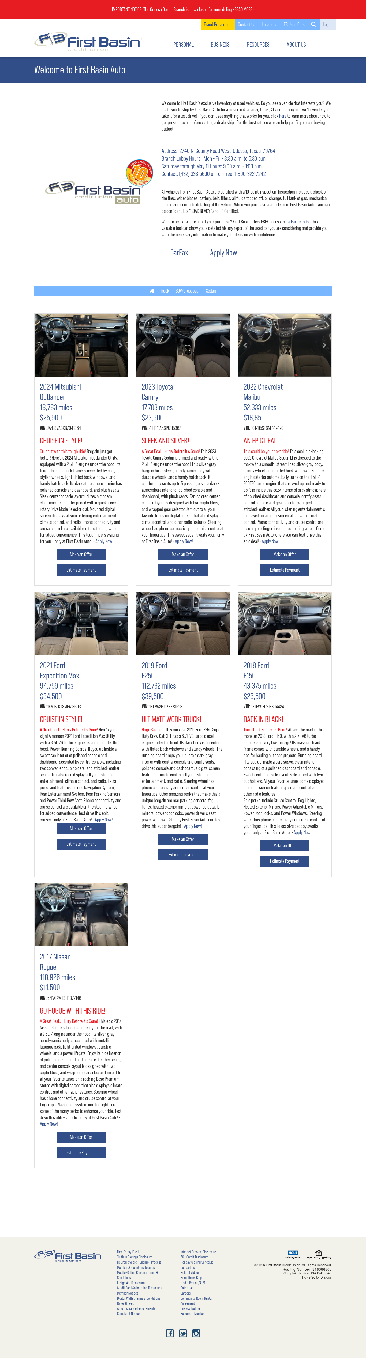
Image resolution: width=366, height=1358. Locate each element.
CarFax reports (297, 222)
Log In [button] (328, 24)
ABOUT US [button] (296, 44)
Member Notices (127, 1293)
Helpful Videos (190, 1272)
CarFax (179, 252)
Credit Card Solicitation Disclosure (139, 1288)
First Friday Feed (128, 1252)
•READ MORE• (243, 9)
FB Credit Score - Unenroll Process (139, 1262)
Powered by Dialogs (317, 1277)
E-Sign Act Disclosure (131, 1283)
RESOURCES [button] (258, 44)
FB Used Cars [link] (294, 24)
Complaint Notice (128, 1313)
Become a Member (193, 1313)
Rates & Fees (125, 1303)
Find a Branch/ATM (193, 1283)
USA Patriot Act (320, 1273)
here (282, 116)
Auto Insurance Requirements (136, 1308)
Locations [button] (269, 24)
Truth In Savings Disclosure (134, 1257)
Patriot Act (188, 1288)
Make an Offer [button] (81, 554)
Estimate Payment (81, 570)
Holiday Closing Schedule (197, 1262)
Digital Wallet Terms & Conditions (138, 1298)
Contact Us (188, 1267)
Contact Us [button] (246, 24)
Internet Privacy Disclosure (198, 1252)
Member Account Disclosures (136, 1267)
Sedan (211, 291)
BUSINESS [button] (220, 44)
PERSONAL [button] (184, 44)
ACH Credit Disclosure (194, 1257)
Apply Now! (104, 541)
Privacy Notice (190, 1308)
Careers (186, 1293)
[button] (314, 24)
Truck (164, 291)
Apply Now (223, 252)
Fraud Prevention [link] (217, 24)
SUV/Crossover (188, 291)
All (152, 291)
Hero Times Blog (191, 1278)
